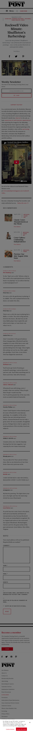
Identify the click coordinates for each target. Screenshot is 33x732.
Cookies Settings (10, 729)
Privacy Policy (21, 725)
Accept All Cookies (21, 729)
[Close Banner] (29, 722)
